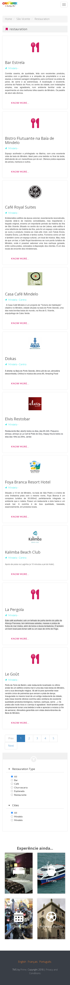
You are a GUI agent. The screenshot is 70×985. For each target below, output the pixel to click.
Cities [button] (15, 805)
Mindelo (18, 816)
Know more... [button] (20, 103)
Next (11, 745)
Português (45, 961)
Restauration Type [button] (23, 769)
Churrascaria (21, 787)
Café (16, 783)
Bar (16, 780)
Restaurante (20, 795)
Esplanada (19, 791)
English (22, 961)
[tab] (35, 769)
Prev (11, 738)
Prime (24, 969)
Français (33, 961)
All (15, 776)
